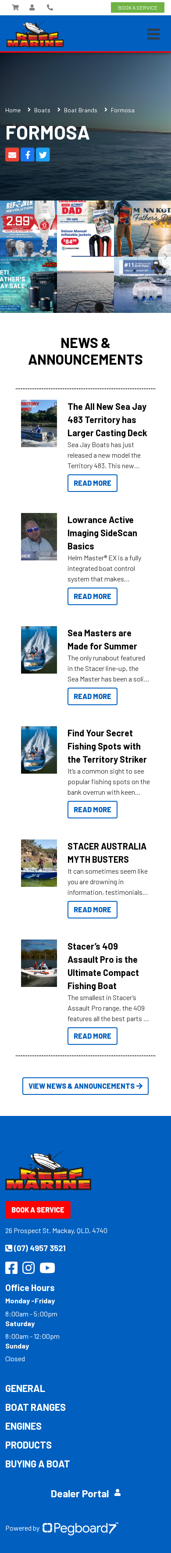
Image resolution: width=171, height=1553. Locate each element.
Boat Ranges (35, 1407)
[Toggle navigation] (153, 34)
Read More (92, 483)
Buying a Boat (37, 1463)
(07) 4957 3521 (40, 1248)
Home (13, 110)
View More (36, 423)
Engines (23, 1425)
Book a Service (37, 1209)
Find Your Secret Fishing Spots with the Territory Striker (107, 746)
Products (28, 1444)
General (25, 1388)
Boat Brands (80, 110)
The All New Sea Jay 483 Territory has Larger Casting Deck (107, 419)
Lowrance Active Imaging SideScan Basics (102, 532)
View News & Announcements (81, 1086)
